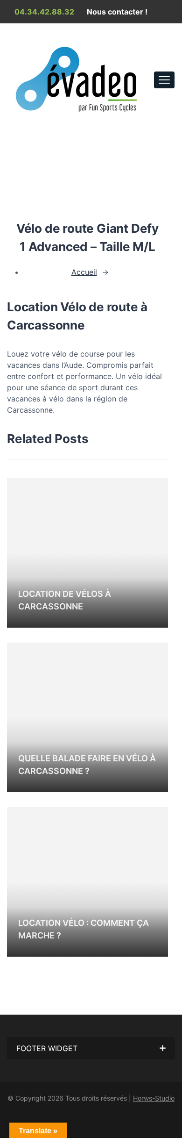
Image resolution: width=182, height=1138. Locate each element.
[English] (146, 35)
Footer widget (46, 1048)
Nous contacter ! (116, 11)
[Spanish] (158, 35)
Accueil (31, 134)
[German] (169, 35)
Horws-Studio (154, 1098)
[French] (135, 35)
